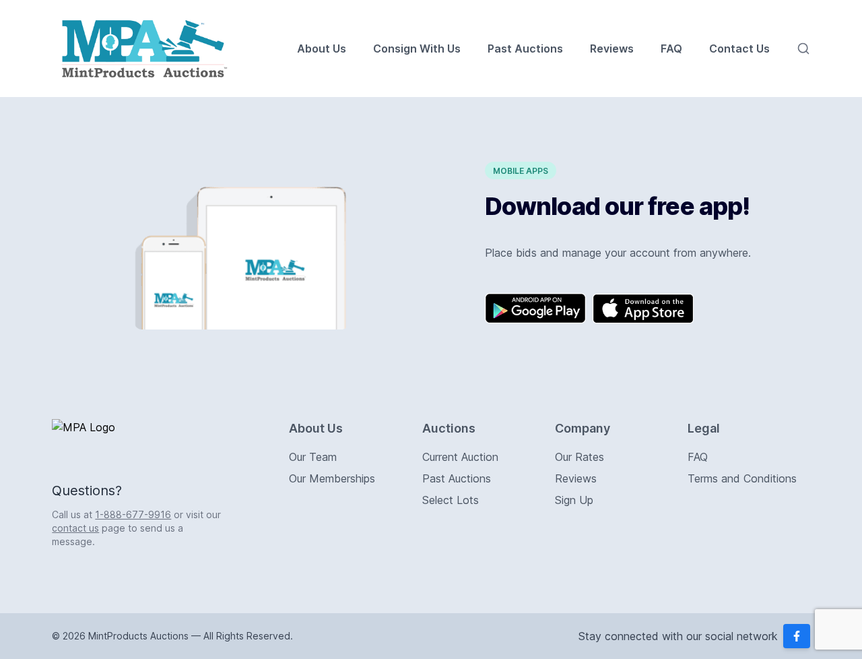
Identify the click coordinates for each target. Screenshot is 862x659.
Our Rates (579, 457)
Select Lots (450, 500)
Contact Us (739, 48)
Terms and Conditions (742, 478)
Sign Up (574, 500)
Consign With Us (417, 48)
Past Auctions (525, 48)
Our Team (313, 457)
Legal (704, 428)
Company (582, 428)
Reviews (612, 48)
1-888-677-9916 (133, 514)
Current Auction (460, 457)
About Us (321, 48)
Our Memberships (332, 478)
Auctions (448, 428)
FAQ (671, 48)
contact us (75, 528)
